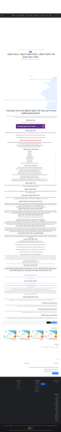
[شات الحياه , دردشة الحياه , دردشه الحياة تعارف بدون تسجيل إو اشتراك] (51, 333)
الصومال (31, 278)
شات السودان (56, 414)
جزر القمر (27, 278)
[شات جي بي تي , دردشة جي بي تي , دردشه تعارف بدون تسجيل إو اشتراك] (24, 333)
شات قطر (57, 407)
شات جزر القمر (56, 416)
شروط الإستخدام (24, 430)
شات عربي (37, 388)
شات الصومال (56, 415)
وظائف (17, 15)
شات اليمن (57, 413)
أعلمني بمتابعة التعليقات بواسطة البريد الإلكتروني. (51, 369)
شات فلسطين (56, 398)
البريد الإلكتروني (56, 363)
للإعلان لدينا (13, 15)
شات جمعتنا (36, 386)
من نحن (13, 430)
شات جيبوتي (56, 417)
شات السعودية (56, 402)
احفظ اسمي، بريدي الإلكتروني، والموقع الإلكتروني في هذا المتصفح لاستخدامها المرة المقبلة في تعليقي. (43, 367)
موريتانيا (34, 278)
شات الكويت (56, 409)
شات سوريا (57, 399)
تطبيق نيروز (44, 430)
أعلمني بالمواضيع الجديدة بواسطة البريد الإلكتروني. (51, 371)
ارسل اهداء (38, 430)
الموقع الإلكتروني (26, 363)
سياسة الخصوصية (29, 430)
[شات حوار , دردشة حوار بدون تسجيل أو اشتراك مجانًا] (37, 333)
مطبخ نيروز (30, 15)
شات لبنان (57, 400)
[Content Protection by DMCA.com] (30, 428)
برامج (40, 15)
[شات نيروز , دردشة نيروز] (56, 15)
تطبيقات (43, 15)
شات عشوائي (36, 389)
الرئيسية (50, 15)
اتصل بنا (41, 430)
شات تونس (57, 406)
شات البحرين (56, 408)
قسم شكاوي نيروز (48, 430)
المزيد (27, 15)
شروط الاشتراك (20, 430)
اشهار (39, 49)
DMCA (10, 430)
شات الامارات (56, 421)
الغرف (47, 15)
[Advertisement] (30, 6)
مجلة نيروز (16, 430)
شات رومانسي (36, 391)
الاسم (57, 359)
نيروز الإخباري (36, 15)
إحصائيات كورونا (22, 15)
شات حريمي (36, 383)
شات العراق (56, 401)
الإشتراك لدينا (34, 430)
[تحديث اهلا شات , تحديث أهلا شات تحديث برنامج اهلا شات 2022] (10, 333)
